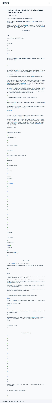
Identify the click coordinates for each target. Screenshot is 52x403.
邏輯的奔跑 (6, 3)
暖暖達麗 (37, 123)
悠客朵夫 (15, 122)
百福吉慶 (11, 183)
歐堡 (40, 123)
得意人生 (8, 245)
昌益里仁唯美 (9, 305)
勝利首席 (16, 300)
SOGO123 (14, 301)
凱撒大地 (22, 116)
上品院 (8, 298)
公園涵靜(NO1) (14, 120)
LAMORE (8, 176)
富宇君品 (33, 76)
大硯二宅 (26, 25)
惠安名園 (9, 282)
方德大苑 (30, 318)
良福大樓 (11, 88)
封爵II (17, 70)
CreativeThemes (19, 401)
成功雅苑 (13, 263)
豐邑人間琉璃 (9, 110)
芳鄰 (33, 21)
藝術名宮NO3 (9, 314)
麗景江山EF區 (23, 83)
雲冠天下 (19, 107)
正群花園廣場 (15, 252)
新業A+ (15, 102)
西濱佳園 (42, 26)
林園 (37, 317)
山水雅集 (16, 26)
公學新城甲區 (33, 317)
